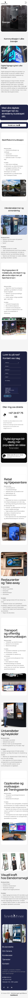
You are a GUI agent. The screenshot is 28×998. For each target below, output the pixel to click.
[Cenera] (4, 2)
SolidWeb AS (14, 995)
